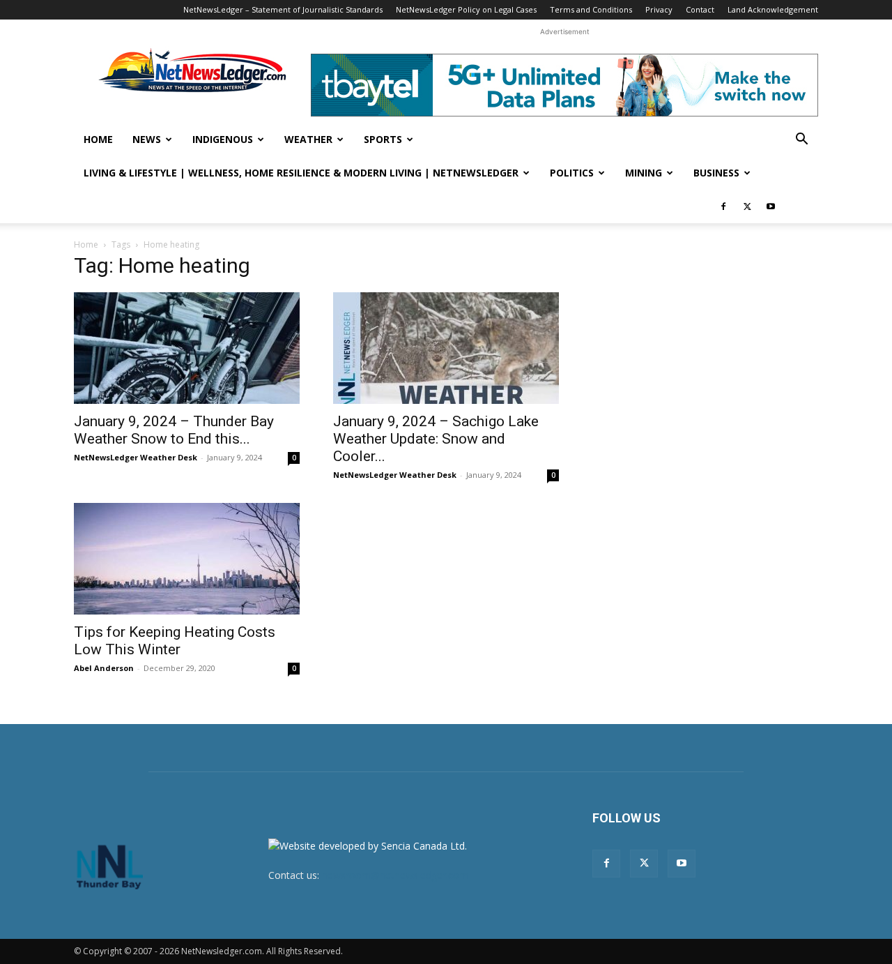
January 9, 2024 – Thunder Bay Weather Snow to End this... (174, 430)
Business (716, 172)
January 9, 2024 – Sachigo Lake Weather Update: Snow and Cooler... (436, 439)
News (146, 139)
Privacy (658, 9)
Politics (572, 172)
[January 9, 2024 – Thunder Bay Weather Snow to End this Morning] (187, 348)
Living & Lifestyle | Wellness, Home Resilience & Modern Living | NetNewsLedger (301, 172)
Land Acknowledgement (773, 9)
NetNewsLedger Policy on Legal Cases (466, 9)
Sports (383, 139)
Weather (308, 139)
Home (98, 139)
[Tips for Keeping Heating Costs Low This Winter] (187, 559)
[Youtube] (770, 206)
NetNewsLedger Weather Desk (135, 457)
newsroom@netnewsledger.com (395, 875)
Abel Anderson (104, 668)
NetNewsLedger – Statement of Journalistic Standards (283, 9)
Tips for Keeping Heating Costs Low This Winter (174, 641)
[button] (801, 140)
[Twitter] (747, 206)
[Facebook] (723, 206)
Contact (700, 9)
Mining (643, 172)
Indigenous (222, 139)
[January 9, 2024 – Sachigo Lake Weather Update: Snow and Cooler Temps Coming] (446, 348)
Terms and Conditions (591, 9)
